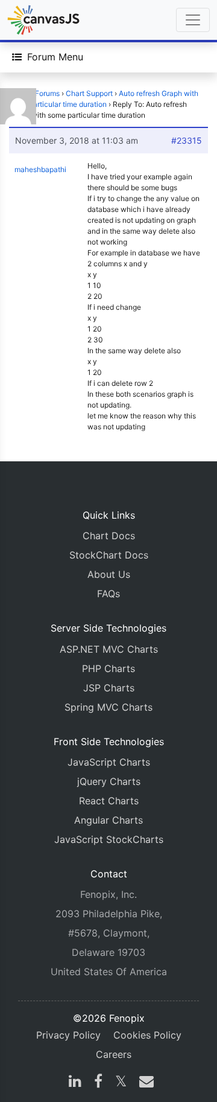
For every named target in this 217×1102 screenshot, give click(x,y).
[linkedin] (75, 1082)
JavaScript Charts (109, 762)
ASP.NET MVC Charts (109, 649)
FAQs (108, 594)
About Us (108, 574)
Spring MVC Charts (108, 707)
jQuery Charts (108, 781)
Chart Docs (109, 536)
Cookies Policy (147, 1035)
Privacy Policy (68, 1035)
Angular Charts (108, 820)
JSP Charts (108, 688)
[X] (120, 1082)
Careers (113, 1054)
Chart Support (89, 93)
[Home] (43, 20)
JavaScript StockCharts (108, 839)
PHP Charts (108, 668)
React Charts (109, 801)
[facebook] (98, 1082)
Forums (47, 93)
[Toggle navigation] (193, 20)
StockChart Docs (108, 555)
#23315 (186, 140)
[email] (144, 1082)
